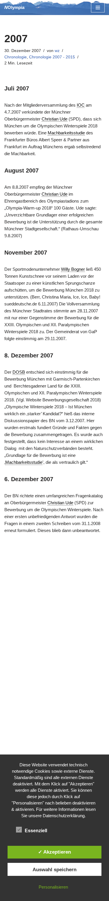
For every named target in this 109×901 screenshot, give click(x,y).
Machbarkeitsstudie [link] (66, 132)
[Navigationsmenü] (98, 7)
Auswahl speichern (54, 869)
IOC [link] (81, 105)
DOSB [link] (18, 372)
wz (57, 51)
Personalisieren (53, 887)
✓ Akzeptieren (54, 851)
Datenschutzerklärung (64, 815)
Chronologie (15, 57)
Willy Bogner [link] (73, 269)
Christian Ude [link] (54, 118)
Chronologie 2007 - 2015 (52, 57)
